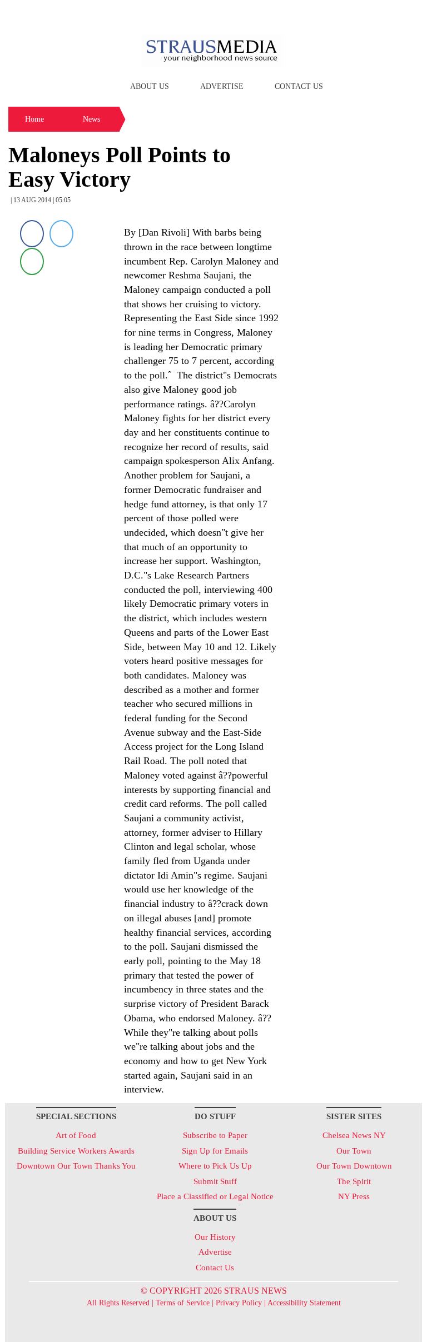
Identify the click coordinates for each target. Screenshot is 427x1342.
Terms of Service (183, 1303)
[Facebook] (32, 233)
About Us (149, 86)
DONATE (390, 13)
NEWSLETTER (326, 13)
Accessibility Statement (304, 1303)
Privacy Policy (239, 1303)
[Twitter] (61, 233)
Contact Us (299, 86)
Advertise (222, 86)
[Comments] (32, 261)
